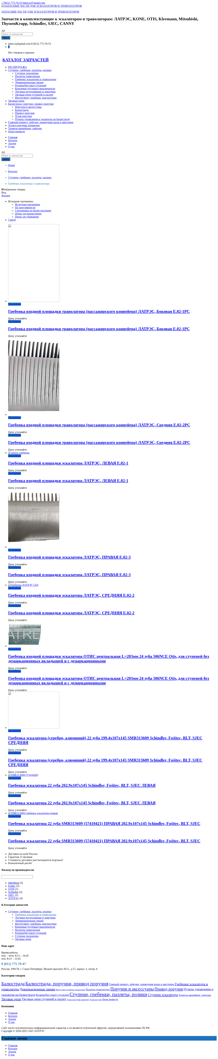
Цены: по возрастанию (28, 213)
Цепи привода (16, 131)
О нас (11, 146)
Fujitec (11, 885)
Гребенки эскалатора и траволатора (35, 79)
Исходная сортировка (27, 204)
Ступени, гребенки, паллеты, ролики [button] (29, 70)
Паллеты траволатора (27, 76)
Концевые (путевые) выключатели (35, 88)
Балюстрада (22, 110)
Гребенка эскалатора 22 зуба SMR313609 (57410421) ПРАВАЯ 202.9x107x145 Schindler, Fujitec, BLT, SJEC (104, 823)
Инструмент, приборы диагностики (36, 97)
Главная (12, 137)
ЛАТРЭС (13, 898)
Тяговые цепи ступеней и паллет (34, 94)
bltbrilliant (13, 882)
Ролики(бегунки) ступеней (30, 85)
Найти (6, 37)
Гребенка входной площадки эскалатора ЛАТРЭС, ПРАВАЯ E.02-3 (69, 557)
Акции (12, 143)
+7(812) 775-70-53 (12, 2)
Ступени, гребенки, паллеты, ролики (29, 911)
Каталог (13, 140)
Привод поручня (24, 113)
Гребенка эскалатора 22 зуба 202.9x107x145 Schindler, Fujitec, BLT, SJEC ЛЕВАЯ (81, 785)
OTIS (11, 889)
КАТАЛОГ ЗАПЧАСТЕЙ (25, 60)
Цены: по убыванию (27, 216)
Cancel (12, 219)
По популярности (25, 207)
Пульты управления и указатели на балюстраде (42, 119)
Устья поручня (23, 116)
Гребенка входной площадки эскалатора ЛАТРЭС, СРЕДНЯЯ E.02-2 (71, 595)
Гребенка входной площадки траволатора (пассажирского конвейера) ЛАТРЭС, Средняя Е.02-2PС (99, 425)
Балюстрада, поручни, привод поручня (66, 983)
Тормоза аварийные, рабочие (25, 128)
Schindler (13, 892)
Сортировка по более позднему (33, 210)
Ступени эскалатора (26, 73)
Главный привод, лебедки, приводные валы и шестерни (40, 122)
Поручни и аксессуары (28, 106)
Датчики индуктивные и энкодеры (35, 91)
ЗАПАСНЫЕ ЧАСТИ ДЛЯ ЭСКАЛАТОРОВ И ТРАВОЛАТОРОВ (40, 11)
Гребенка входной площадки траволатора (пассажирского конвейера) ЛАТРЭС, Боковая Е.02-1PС (99, 311)
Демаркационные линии (29, 82)
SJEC (11, 895)
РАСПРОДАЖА (17, 67)
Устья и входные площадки (24, 125)
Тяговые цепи (16, 100)
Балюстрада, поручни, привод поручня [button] (30, 103)
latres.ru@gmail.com (34, 2)
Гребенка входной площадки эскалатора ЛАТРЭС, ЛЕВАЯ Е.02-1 (68, 463)
